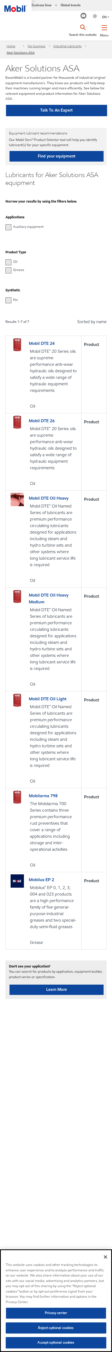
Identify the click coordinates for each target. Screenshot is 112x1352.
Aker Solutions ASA (21, 52)
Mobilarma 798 (43, 796)
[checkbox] (8, 227)
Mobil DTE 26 (42, 421)
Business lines (41, 5)
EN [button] (104, 17)
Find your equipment (56, 156)
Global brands (70, 5)
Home (11, 46)
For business (36, 46)
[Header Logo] (16, 6)
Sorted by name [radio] (92, 321)
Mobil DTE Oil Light (48, 699)
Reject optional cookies (56, 1327)
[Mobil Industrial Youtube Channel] (83, 16)
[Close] (105, 1257)
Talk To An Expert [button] (56, 110)
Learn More (56, 989)
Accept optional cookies (56, 1342)
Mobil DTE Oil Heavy (49, 498)
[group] (53, 227)
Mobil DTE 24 (42, 343)
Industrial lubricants (67, 46)
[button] (104, 30)
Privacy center (56, 1312)
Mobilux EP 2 (41, 880)
